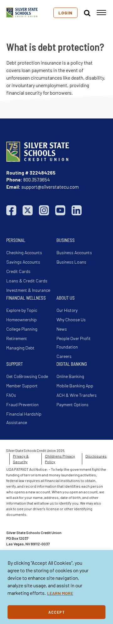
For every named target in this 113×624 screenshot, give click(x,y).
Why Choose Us (71, 319)
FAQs (11, 395)
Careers (64, 356)
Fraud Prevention (22, 404)
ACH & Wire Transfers (76, 395)
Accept (56, 612)
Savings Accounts (23, 262)
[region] (56, 587)
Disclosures (96, 456)
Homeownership (21, 319)
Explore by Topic (21, 310)
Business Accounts (74, 252)
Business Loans (71, 262)
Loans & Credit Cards (26, 280)
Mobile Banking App (74, 385)
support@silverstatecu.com (50, 187)
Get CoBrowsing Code (27, 376)
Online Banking (70, 376)
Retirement (16, 338)
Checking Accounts (24, 252)
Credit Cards (18, 271)
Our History (67, 310)
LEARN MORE (60, 593)
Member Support (22, 385)
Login (65, 12)
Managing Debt (20, 347)
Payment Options (72, 404)
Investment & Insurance (28, 290)
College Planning (21, 329)
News (61, 329)
